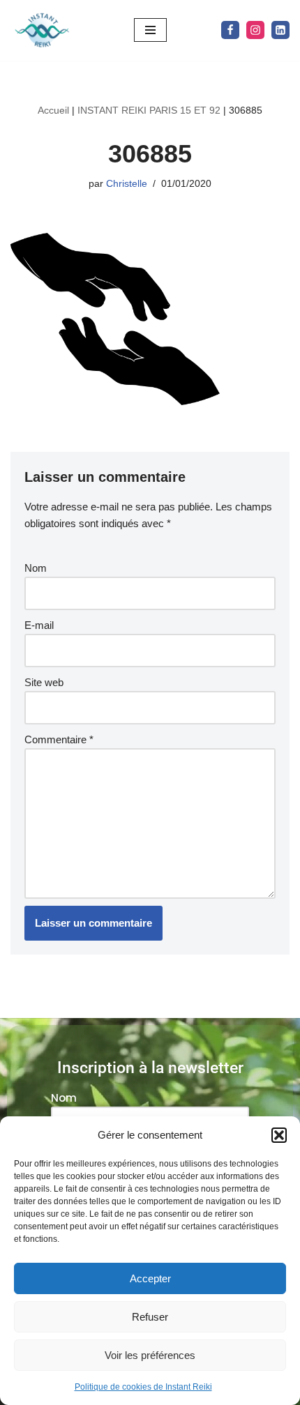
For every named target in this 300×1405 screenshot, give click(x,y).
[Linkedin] (280, 30)
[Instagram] (255, 30)
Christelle (126, 184)
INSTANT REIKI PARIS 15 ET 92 (148, 110)
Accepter (150, 1278)
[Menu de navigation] (150, 30)
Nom (35, 568)
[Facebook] (230, 30)
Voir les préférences (150, 1355)
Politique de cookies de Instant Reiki (143, 1387)
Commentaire (58, 739)
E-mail (39, 625)
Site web (43, 682)
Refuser (150, 1317)
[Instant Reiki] (41, 30)
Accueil (53, 110)
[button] (279, 1135)
